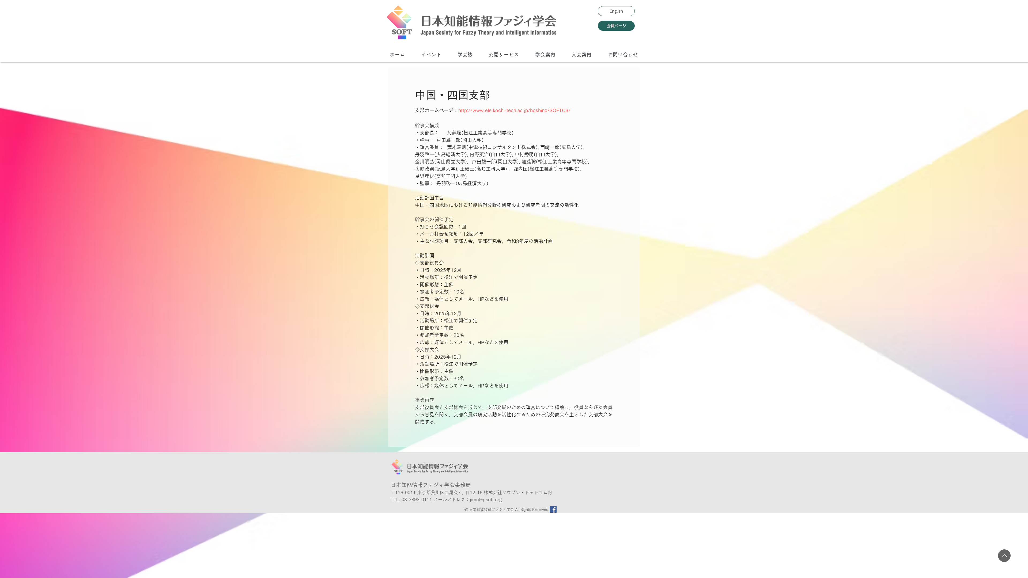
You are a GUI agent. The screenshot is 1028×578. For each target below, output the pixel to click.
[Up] (1004, 555)
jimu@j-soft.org (486, 499)
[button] (431, 54)
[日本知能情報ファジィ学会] (472, 22)
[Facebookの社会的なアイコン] (553, 509)
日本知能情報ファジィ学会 (492, 509)
